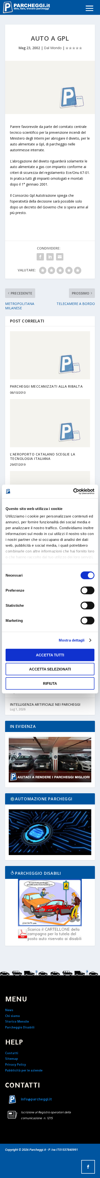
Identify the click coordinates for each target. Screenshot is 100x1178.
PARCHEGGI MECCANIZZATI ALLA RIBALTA (46, 386)
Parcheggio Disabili (19, 1028)
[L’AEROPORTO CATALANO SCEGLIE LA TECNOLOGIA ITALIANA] (50, 423)
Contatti (11, 1053)
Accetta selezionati (50, 669)
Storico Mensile (17, 1022)
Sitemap (11, 1059)
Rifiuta (50, 683)
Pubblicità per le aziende (23, 1071)
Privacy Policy (15, 1065)
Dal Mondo (53, 47)
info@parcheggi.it (36, 1100)
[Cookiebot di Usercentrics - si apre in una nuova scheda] (73, 491)
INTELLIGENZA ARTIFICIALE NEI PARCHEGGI (45, 704)
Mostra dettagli (72, 640)
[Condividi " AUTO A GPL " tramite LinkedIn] (50, 257)
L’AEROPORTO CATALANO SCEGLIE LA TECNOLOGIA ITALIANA (42, 456)
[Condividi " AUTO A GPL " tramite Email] (60, 257)
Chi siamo (12, 1016)
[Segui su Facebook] (88, 1167)
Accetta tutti (50, 655)
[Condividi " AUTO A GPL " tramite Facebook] (40, 257)
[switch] (87, 590)
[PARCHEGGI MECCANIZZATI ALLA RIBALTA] (50, 355)
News (9, 1010)
